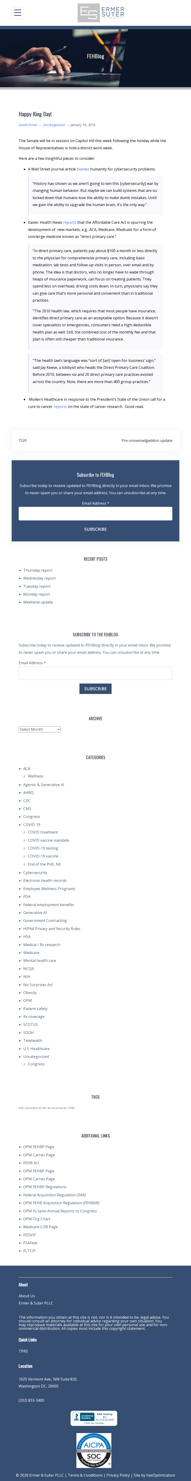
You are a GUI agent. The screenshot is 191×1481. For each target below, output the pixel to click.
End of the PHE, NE (44, 864)
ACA (26, 768)
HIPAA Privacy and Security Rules (51, 928)
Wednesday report (39, 578)
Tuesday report (37, 586)
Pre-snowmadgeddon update (147, 440)
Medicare (31, 952)
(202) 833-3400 (31, 1400)
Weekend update (38, 602)
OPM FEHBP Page (38, 1146)
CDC (27, 800)
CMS (27, 808)
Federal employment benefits (48, 904)
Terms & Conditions (85, 1475)
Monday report (36, 594)
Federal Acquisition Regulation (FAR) (54, 1194)
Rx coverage (33, 1016)
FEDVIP (29, 1235)
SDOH (28, 1032)
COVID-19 (31, 824)
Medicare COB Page (40, 1226)
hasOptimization (160, 1475)
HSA (27, 936)
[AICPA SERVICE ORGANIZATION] (93, 1450)
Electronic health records (45, 880)
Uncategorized (54, 125)
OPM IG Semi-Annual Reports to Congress (60, 1211)
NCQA (28, 968)
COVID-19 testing (43, 848)
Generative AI (35, 912)
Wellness (36, 776)
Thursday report (37, 570)
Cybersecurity (35, 872)
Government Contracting (45, 920)
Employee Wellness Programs (49, 888)
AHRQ (28, 792)
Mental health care (39, 960)
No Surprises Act (38, 984)
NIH (26, 976)
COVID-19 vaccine (43, 856)
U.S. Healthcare (36, 1048)
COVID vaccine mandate (48, 840)
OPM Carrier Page (39, 1154)
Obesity (30, 992)
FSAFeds (30, 1242)
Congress (31, 816)
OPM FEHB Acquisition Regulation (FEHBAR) (61, 1202)
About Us (27, 1295)
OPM (27, 1000)
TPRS (23, 1351)
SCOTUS (30, 1024)
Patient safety (35, 1008)
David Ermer (28, 125)
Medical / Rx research (41, 944)
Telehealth (32, 1040)
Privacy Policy (118, 1475)
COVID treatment (43, 832)
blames (83, 169)
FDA (26, 896)
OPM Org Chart (36, 1218)
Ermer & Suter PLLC (36, 1303)
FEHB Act (31, 1162)
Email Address (95, 503)
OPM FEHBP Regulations (44, 1186)
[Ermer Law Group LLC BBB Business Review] (94, 1418)
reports (70, 222)
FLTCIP (29, 1250)
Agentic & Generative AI (43, 784)
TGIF (23, 440)
